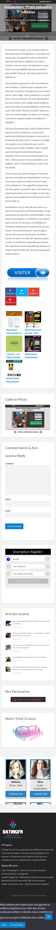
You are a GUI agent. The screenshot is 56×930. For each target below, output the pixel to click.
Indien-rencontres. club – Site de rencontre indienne (25, 884)
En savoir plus (17, 925)
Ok (48, 916)
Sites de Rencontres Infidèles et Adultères (27, 19)
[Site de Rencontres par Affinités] (28, 699)
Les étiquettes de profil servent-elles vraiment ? (30, 657)
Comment (9, 463)
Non (4, 925)
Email (8, 511)
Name (8, 499)
